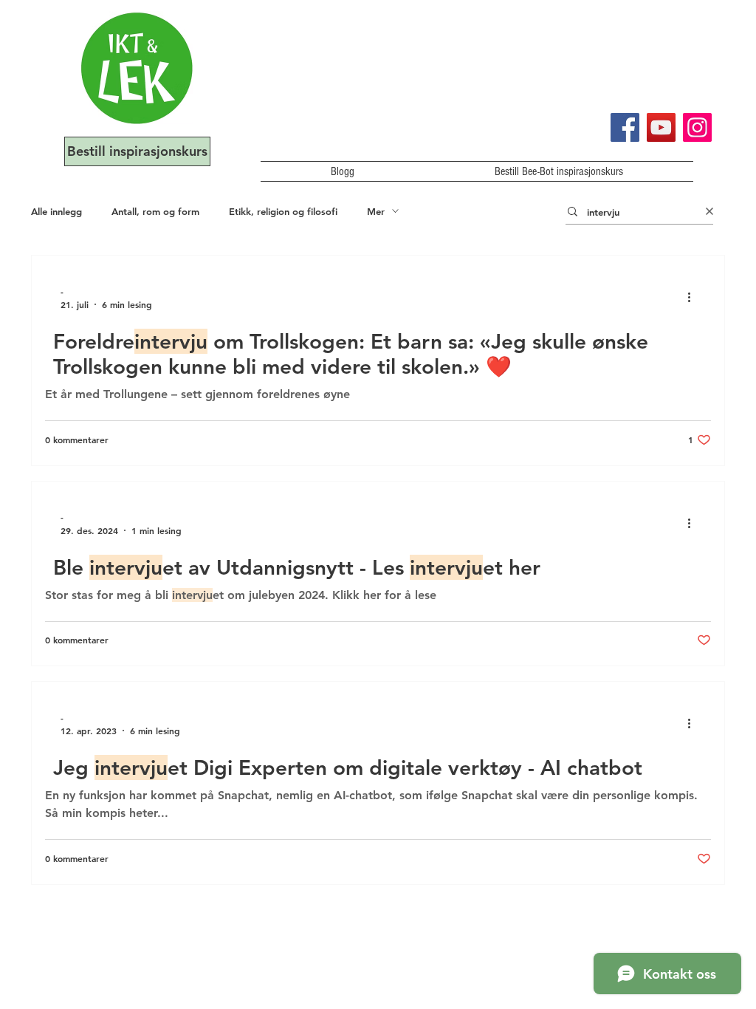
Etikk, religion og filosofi (283, 211)
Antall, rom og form (155, 211)
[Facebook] (625, 127)
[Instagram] (697, 127)
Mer (376, 211)
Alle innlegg (56, 211)
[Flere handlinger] (694, 298)
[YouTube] (661, 127)
